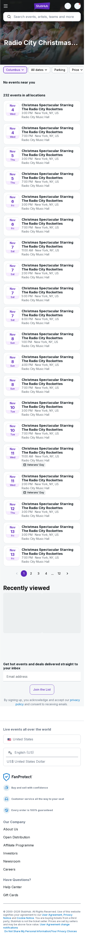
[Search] (42, 16)
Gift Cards (10, 895)
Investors (10, 853)
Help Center (12, 887)
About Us (10, 829)
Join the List (42, 689)
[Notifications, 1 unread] (77, 6)
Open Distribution (16, 837)
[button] (16, 6)
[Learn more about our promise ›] (17, 777)
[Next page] (67, 573)
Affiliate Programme (18, 845)
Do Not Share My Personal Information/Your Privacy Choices (40, 931)
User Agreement (52, 914)
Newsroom (11, 861)
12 (59, 573)
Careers (9, 869)
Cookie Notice (25, 918)
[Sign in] (68, 6)
